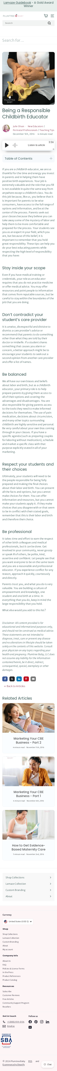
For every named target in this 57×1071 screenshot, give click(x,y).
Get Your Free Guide (28, 600)
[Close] (51, 467)
